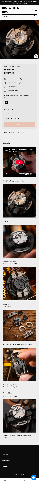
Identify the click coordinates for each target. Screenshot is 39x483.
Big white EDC (10, 9)
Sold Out (19, 124)
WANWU (11, 66)
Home (5, 66)
